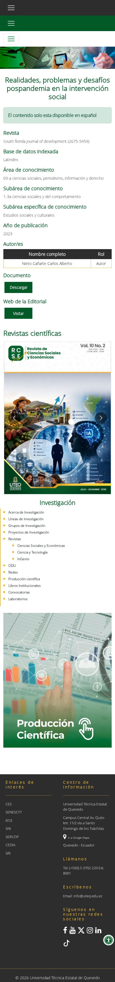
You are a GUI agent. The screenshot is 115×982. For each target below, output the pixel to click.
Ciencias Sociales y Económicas (41, 545)
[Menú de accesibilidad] (108, 940)
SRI (8, 853)
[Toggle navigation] (11, 23)
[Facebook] (65, 931)
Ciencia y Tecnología (32, 552)
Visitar (18, 313)
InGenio (23, 559)
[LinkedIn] (98, 931)
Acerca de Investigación (26, 512)
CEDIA (10, 844)
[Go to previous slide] (14, 418)
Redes (13, 572)
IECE (9, 820)
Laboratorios (18, 599)
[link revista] (57, 418)
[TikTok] (66, 944)
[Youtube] (73, 931)
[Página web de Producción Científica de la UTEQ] (57, 680)
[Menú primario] (11, 7)
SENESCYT (14, 812)
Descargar (18, 287)
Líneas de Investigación (26, 519)
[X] (81, 931)
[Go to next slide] (101, 418)
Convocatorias (19, 592)
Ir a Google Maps (78, 838)
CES (9, 803)
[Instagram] (90, 931)
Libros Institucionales (24, 585)
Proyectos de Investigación (28, 532)
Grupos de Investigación (26, 525)
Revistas (14, 539)
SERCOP (12, 836)
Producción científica (24, 579)
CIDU (12, 565)
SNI (8, 828)
